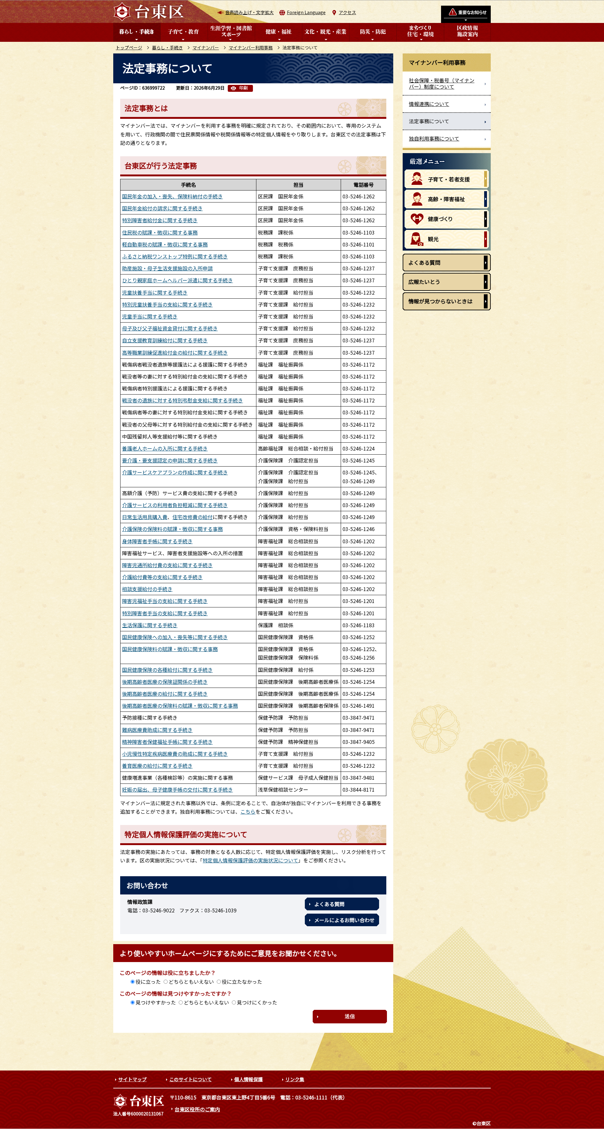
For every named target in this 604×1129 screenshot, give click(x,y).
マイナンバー (206, 47)
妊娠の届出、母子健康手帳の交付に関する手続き (177, 789)
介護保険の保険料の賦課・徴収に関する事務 (172, 529)
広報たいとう (424, 281)
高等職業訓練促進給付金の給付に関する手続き (175, 352)
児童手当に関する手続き (149, 316)
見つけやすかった (156, 1002)
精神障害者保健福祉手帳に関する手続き (167, 741)
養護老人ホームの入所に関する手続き (165, 448)
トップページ (129, 47)
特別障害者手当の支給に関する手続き (165, 613)
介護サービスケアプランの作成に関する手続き (175, 472)
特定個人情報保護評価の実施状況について (250, 860)
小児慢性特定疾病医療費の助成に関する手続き (175, 753)
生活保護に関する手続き (149, 625)
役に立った (148, 981)
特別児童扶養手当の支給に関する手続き (167, 304)
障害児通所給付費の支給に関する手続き (167, 565)
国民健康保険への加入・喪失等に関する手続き (175, 637)
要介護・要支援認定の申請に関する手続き (170, 460)
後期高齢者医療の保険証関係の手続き (165, 681)
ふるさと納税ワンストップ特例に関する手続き (175, 256)
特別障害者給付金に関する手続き (160, 220)
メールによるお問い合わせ (344, 920)
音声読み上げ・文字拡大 (249, 12)
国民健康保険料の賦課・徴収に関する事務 (170, 649)
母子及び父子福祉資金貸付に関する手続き (170, 328)
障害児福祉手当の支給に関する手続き (165, 601)
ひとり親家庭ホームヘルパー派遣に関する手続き (177, 280)
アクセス (347, 12)
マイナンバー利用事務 (251, 47)
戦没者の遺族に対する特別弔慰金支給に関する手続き (182, 400)
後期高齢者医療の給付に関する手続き (165, 693)
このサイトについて (190, 1079)
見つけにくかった (257, 1002)
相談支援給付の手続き (147, 589)
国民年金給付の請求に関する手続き (162, 208)
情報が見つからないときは (440, 301)
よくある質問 (329, 904)
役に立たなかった (242, 981)
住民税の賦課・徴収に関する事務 (160, 232)
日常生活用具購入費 (144, 517)
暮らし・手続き (167, 47)
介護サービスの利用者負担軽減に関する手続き (175, 505)
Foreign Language (306, 12)
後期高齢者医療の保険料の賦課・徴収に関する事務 (180, 705)
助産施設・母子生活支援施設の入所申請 (167, 268)
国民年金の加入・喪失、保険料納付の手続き (172, 196)
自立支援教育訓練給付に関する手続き (165, 340)
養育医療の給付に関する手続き (157, 765)
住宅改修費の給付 (192, 517)
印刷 (243, 88)
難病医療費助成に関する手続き (157, 729)
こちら (247, 811)
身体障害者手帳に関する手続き (157, 541)
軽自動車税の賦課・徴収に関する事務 (165, 244)
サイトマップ (132, 1079)
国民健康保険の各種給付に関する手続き (167, 669)
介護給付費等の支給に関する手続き (162, 577)
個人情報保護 (248, 1079)
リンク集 (294, 1079)
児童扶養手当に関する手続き (154, 292)
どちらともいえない (191, 981)
